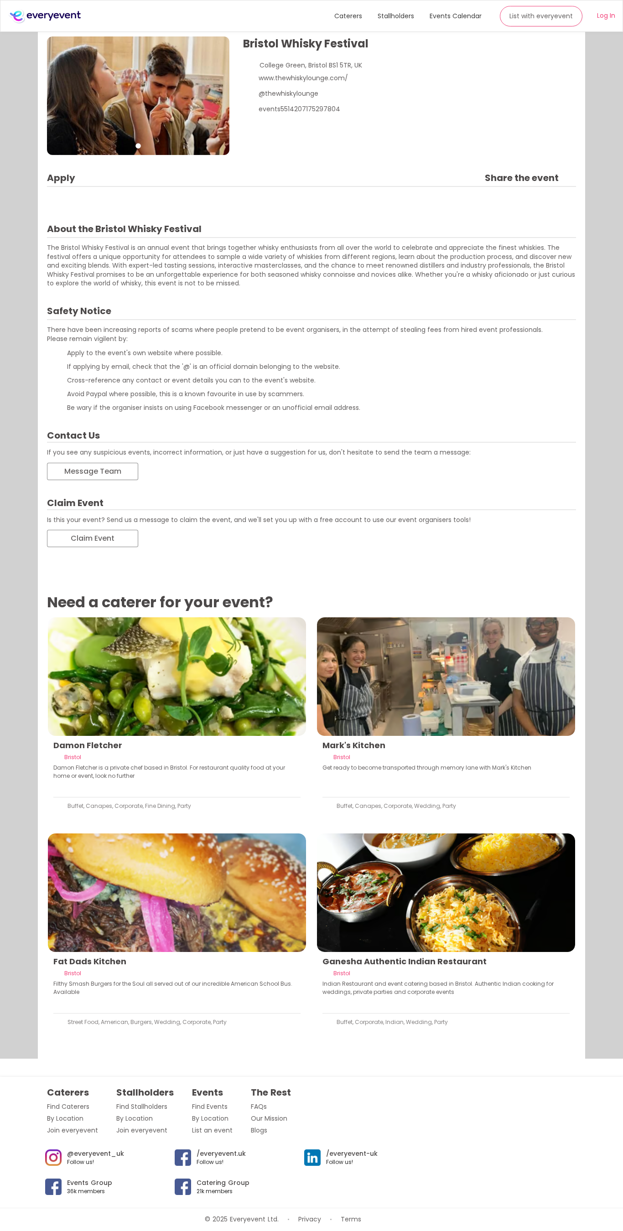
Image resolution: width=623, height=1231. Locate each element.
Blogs (259, 1130)
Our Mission (269, 1118)
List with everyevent (541, 16)
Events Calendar (456, 16)
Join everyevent (72, 1130)
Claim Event (92, 538)
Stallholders (396, 16)
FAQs (259, 1106)
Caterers (348, 16)
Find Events (210, 1106)
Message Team (92, 471)
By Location (65, 1118)
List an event (212, 1130)
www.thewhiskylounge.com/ (303, 78)
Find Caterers (68, 1106)
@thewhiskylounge (288, 93)
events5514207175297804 (299, 109)
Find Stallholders (141, 1106)
